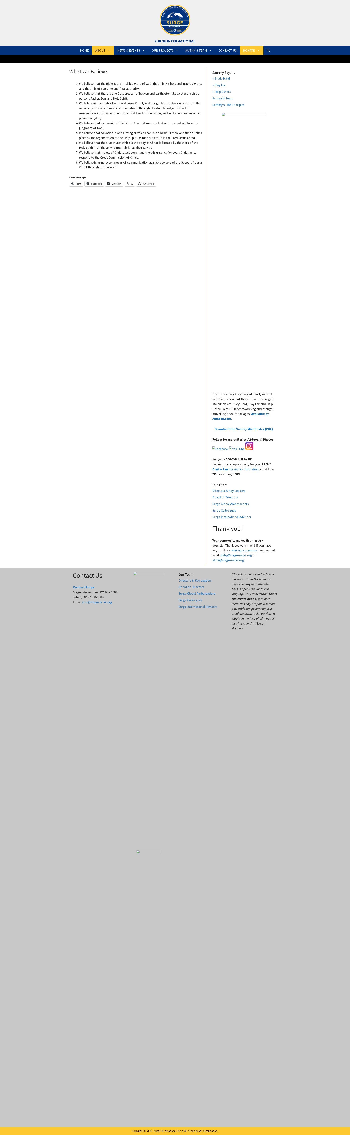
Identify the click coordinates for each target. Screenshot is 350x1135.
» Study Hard (221, 78)
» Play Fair (219, 85)
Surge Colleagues (224, 510)
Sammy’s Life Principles (228, 105)
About (100, 50)
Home (84, 50)
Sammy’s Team (196, 50)
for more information (235, 469)
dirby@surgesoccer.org (236, 555)
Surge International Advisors (231, 517)
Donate (249, 50)
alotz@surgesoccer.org (228, 560)
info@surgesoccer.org (97, 602)
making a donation (244, 550)
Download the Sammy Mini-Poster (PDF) (244, 429)
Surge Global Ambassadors (230, 504)
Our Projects (163, 50)
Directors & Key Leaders (228, 491)
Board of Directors (225, 497)
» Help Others (221, 92)
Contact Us (228, 50)
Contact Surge (83, 587)
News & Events (128, 50)
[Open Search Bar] (268, 50)
